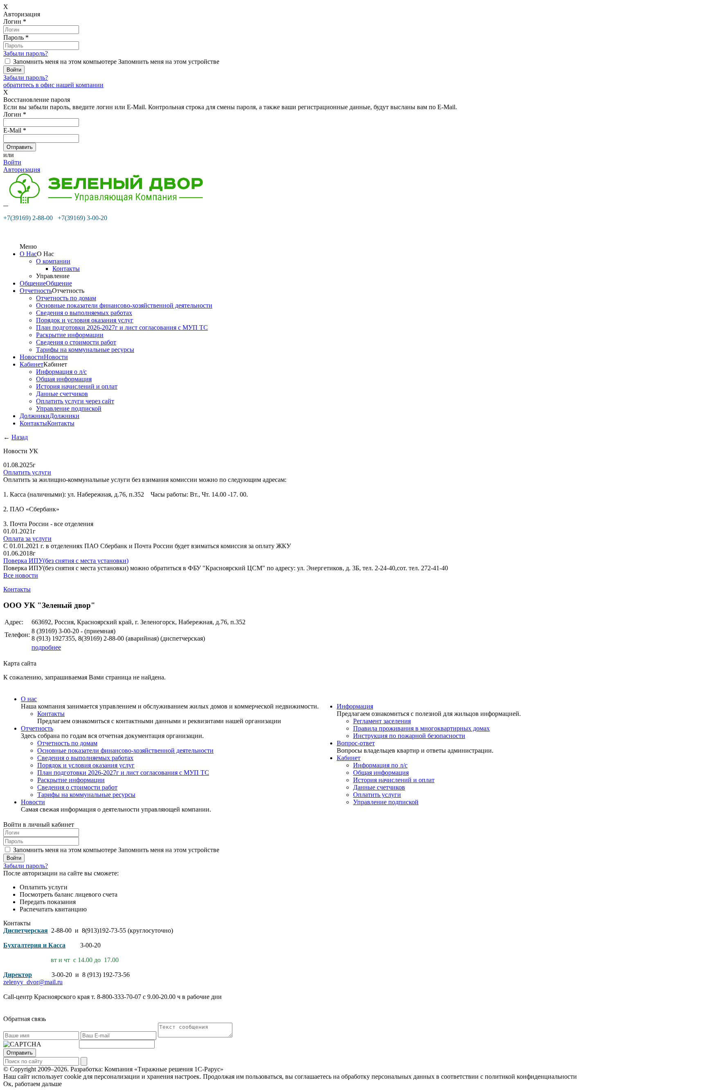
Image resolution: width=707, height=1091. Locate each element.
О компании (53, 261)
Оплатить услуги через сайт (75, 401)
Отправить (20, 1053)
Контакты (66, 268)
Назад (19, 437)
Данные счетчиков (62, 393)
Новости (32, 356)
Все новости (20, 575)
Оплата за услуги (27, 538)
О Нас (28, 253)
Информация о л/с (61, 371)
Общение (33, 283)
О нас (29, 698)
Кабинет (31, 364)
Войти (12, 162)
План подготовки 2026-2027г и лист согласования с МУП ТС (122, 327)
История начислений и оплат (76, 386)
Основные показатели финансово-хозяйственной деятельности (124, 305)
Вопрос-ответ (356, 743)
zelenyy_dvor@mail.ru (33, 982)
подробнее (46, 647)
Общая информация (64, 379)
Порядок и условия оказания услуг (84, 320)
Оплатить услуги (27, 472)
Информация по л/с (380, 765)
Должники (35, 415)
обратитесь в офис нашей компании (53, 84)
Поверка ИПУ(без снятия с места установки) (65, 560)
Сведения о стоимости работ (76, 342)
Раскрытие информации (70, 334)
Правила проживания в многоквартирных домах (421, 728)
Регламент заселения (382, 721)
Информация (355, 706)
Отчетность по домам (66, 298)
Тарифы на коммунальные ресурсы (85, 349)
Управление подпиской (68, 408)
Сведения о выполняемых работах (84, 312)
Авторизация (21, 169)
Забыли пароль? (25, 53)
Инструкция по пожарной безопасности (409, 735)
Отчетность (36, 290)
